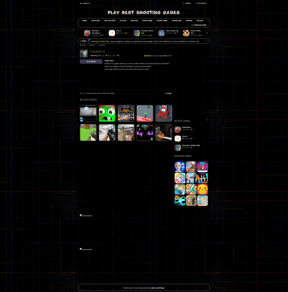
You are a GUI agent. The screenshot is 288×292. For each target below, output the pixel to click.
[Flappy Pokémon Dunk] (202, 189)
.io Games (88, 93)
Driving (189, 20)
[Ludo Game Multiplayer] (180, 178)
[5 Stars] (150, 55)
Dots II (118, 31)
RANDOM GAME (200, 25)
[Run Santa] (202, 167)
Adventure (176, 20)
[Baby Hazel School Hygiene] (202, 200)
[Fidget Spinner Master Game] (180, 200)
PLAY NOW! (91, 61)
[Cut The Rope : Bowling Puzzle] (180, 189)
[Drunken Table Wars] (202, 178)
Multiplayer (109, 20)
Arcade (200, 20)
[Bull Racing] (191, 200)
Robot (112, 93)
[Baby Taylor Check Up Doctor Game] (191, 178)
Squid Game (147, 20)
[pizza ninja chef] (191, 189)
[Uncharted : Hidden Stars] (191, 167)
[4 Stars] (149, 55)
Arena (99, 93)
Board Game (162, 20)
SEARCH (188, 3)
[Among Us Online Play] (178, 148)
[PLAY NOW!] (87, 33)
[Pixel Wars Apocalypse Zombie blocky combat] (178, 130)
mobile (104, 93)
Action (123, 20)
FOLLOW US (202, 3)
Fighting (134, 20)
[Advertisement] (191, 82)
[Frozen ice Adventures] (180, 167)
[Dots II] (178, 139)
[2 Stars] (146, 55)
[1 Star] (144, 55)
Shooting (95, 20)
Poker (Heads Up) (172, 31)
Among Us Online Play (100, 41)
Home (84, 20)
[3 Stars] (147, 55)
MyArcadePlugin (158, 288)
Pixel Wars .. (187, 127)
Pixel (108, 93)
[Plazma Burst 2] (144, 12)
